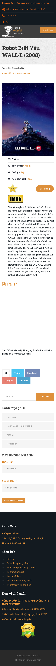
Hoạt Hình (12, 443)
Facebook (32, 373)
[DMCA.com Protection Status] (28, 630)
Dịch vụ (10, 559)
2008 (29, 179)
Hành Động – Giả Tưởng (19, 426)
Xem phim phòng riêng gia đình (21, 567)
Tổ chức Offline (14, 576)
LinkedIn (23, 380)
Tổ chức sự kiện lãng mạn (19, 585)
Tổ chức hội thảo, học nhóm (20, 580)
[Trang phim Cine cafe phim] (14, 31)
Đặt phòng (45, 189)
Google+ (9, 380)
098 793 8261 (18, 543)
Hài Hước (11, 417)
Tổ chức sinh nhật (15, 572)
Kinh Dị (10, 434)
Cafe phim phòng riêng (18, 563)
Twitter (17, 373)
